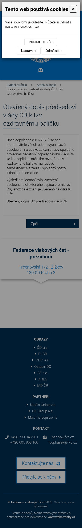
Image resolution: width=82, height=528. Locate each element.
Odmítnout (54, 50)
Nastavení (28, 50)
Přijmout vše (41, 42)
